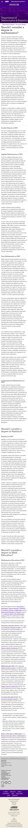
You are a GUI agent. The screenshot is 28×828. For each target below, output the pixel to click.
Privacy (20, 791)
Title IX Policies (14, 821)
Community (15, 795)
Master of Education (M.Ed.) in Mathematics (13, 735)
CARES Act (14, 819)
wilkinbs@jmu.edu (5, 772)
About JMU (14, 802)
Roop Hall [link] (3, 760)
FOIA (14, 818)
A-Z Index (5, 791)
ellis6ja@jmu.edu (5, 777)
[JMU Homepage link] (14, 810)
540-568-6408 (4, 774)
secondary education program (9, 699)
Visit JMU (14, 804)
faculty (11, 576)
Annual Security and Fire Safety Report (14, 824)
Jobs (13, 793)
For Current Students (21, 24)
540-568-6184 (4, 779)
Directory (13, 791)
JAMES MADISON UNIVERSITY (15, 826)
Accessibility (5, 793)
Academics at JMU (14, 801)
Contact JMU (14, 815)
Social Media (19, 793)
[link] (2, 783)
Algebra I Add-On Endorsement (9, 648)
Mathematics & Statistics (8, 24)
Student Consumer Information (14, 823)
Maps (8, 795)
